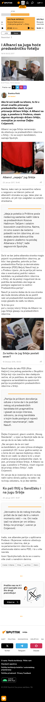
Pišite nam (27, 660)
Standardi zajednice (9, 664)
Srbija (19, 565)
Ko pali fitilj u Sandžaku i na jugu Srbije (22, 490)
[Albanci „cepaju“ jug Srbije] (22, 158)
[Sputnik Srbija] (7, 4)
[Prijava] (27, 2)
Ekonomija (23, 639)
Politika (11, 639)
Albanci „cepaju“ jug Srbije (19, 177)
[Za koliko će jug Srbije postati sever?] (22, 334)
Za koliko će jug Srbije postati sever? (21, 355)
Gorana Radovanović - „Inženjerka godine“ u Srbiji (18, 23)
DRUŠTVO (34, 639)
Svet (3, 639)
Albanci (36, 565)
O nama (4, 660)
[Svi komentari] (3, 698)
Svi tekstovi (12, 96)
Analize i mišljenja (8, 565)
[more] (40, 182)
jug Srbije (27, 565)
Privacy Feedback (24, 673)
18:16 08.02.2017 (7, 53)
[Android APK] (8, 680)
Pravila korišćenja (15, 660)
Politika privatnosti (8, 673)
